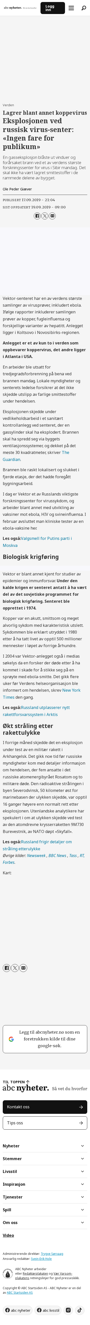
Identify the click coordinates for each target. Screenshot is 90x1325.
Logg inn (50, 8)
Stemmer (12, 1158)
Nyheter (11, 1146)
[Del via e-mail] (52, 215)
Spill (7, 1210)
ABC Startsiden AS (20, 1292)
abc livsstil (51, 1310)
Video (8, 1235)
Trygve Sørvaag (52, 1254)
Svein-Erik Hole (41, 1259)
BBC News (57, 855)
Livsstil (10, 1171)
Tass (73, 855)
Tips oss (15, 1123)
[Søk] (84, 8)
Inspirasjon (14, 1184)
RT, (82, 855)
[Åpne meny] (71, 8)
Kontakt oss (18, 1107)
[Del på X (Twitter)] (44, 215)
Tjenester (12, 1197)
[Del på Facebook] (37, 215)
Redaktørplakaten (35, 1273)
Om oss (10, 1222)
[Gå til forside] (20, 8)
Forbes (8, 862)
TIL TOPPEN (14, 1081)
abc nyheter (20, 1310)
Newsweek (36, 855)
